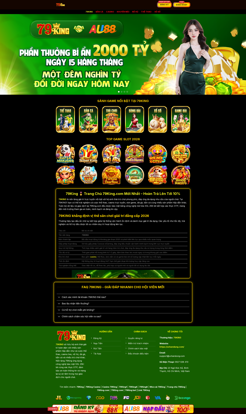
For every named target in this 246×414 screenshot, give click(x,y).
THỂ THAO (146, 12)
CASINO (110, 12)
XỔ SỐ (157, 12)
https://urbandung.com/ (172, 347)
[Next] (237, 54)
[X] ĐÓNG (53, 409)
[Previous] (8, 54)
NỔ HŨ (135, 12)
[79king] (74, 4)
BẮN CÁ (99, 12)
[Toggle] (59, 297)
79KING (89, 12)
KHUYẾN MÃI (123, 12)
